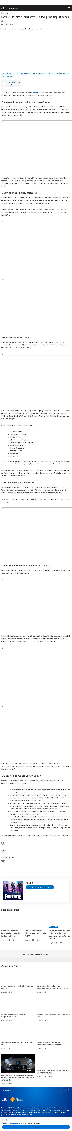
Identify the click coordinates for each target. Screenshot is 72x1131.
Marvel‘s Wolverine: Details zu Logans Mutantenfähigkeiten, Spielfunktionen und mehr (53, 987)
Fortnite (36, 93)
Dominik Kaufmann (14, 82)
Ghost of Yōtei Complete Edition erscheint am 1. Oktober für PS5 (35, 933)
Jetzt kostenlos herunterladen (39, 887)
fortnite (4, 850)
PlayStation (11, 8)
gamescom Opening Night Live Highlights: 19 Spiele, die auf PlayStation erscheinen (51, 1043)
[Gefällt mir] (14, 940)
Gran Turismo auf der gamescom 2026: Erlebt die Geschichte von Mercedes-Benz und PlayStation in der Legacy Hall (17, 1077)
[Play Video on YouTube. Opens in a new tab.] (30, 1070)
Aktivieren (36, 1127)
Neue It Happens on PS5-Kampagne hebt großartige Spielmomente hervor (10, 933)
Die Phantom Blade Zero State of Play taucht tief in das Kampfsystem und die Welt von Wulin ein (59, 934)
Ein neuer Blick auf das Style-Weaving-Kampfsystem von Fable (13, 1015)
